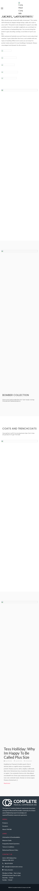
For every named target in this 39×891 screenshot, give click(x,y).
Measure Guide (6, 840)
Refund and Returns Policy (10, 850)
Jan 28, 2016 (19, 761)
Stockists (5, 826)
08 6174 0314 (9, 863)
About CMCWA (7, 829)
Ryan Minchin (8, 761)
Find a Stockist (8, 870)
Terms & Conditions (8, 847)
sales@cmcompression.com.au (14, 866)
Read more (8, 783)
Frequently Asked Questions (11, 843)
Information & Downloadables (11, 837)
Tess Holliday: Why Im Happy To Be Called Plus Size (19, 753)
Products (5, 823)
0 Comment (29, 761)
